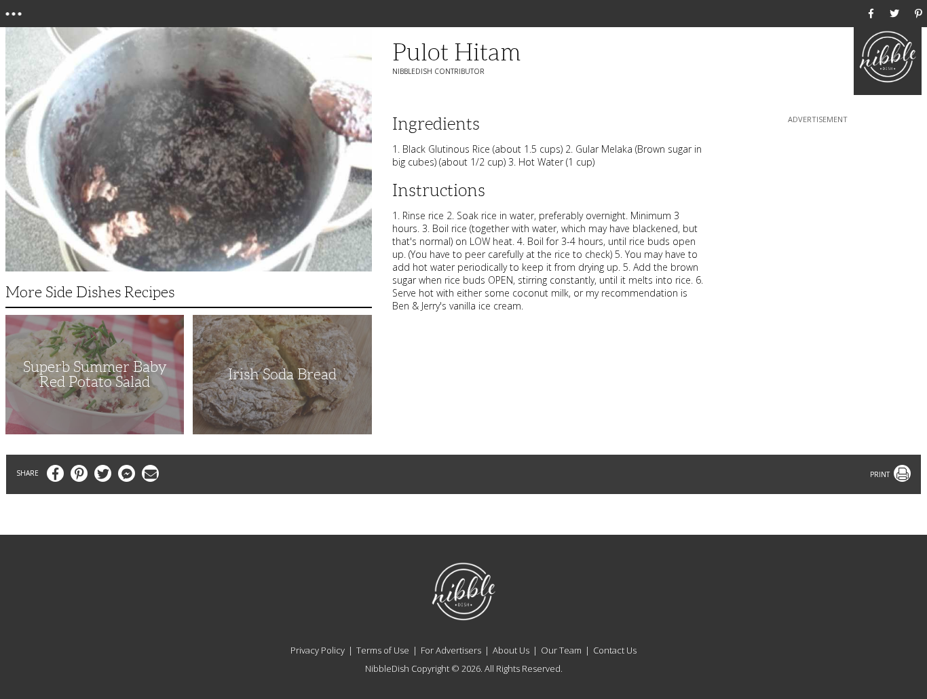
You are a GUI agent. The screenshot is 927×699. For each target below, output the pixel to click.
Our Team (561, 650)
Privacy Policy (317, 650)
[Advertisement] (818, 211)
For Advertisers (451, 650)
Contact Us (615, 650)
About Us (511, 650)
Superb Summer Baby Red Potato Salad (95, 374)
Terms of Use (382, 650)
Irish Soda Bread (282, 374)
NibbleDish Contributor (438, 71)
